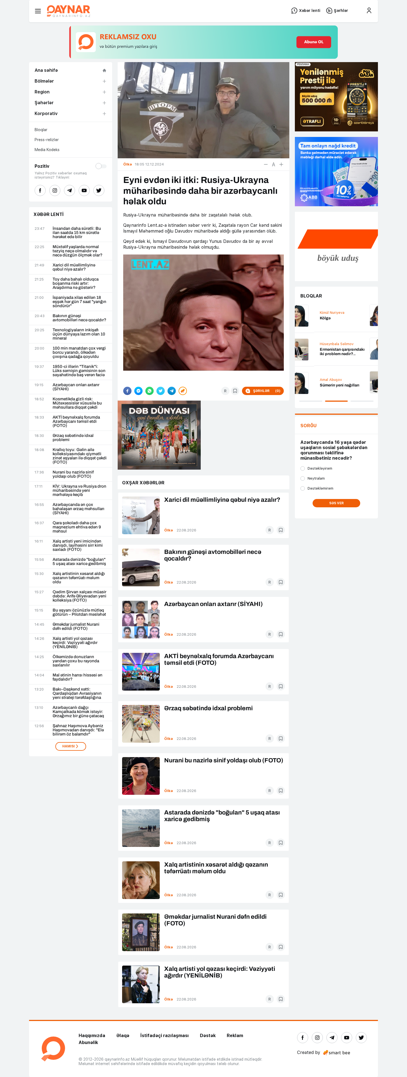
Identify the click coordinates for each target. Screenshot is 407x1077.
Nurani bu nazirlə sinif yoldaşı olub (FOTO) (73, 474)
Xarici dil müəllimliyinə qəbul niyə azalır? (74, 267)
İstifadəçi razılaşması (164, 1035)
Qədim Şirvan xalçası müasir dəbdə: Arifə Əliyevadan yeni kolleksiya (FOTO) (79, 596)
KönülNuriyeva (312, 312)
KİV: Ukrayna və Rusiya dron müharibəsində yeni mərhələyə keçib (79, 490)
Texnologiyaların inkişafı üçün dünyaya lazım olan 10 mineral (79, 334)
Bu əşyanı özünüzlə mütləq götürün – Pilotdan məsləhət (79, 612)
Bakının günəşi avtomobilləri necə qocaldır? (79, 318)
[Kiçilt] (265, 164)
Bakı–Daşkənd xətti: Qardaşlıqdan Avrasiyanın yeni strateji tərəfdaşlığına (77, 693)
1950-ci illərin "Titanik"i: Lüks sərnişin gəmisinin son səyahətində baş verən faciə (79, 371)
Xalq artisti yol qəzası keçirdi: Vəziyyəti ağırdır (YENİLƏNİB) (75, 642)
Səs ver (336, 503)
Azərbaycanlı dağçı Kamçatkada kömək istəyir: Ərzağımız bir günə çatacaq (78, 712)
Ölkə (168, 530)
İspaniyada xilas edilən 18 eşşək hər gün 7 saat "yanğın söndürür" (79, 302)
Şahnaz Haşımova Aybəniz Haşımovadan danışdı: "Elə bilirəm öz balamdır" (78, 730)
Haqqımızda (92, 1035)
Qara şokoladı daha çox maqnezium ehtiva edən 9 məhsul (77, 527)
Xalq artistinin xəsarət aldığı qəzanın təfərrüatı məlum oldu (79, 578)
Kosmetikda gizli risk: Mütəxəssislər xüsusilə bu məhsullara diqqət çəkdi (77, 403)
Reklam (235, 1035)
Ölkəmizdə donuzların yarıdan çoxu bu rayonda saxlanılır (76, 661)
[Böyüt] (281, 164)
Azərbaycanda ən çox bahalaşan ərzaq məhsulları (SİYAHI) (78, 509)
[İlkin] (273, 164)
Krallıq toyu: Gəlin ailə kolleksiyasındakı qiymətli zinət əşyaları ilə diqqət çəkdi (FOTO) (80, 456)
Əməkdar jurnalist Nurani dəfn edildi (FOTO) (76, 626)
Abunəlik (88, 1042)
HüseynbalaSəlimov (317, 344)
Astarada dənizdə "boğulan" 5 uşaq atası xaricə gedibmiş (79, 561)
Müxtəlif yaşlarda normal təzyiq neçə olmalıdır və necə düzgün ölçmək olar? (77, 251)
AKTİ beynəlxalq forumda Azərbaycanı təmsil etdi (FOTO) (76, 421)
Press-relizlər (47, 140)
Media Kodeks (47, 149)
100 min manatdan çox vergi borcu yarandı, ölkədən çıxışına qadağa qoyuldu (79, 352)
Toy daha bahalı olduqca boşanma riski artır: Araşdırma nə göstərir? (76, 283)
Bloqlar (41, 130)
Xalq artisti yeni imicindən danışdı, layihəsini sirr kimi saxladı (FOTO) (78, 545)
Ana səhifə (46, 70)
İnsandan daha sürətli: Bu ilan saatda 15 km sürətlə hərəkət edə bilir (77, 232)
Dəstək (208, 1035)
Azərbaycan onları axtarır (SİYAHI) (76, 387)
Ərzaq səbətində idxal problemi (73, 438)
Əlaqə (122, 1035)
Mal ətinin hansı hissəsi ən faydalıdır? (77, 677)
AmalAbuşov (311, 380)
